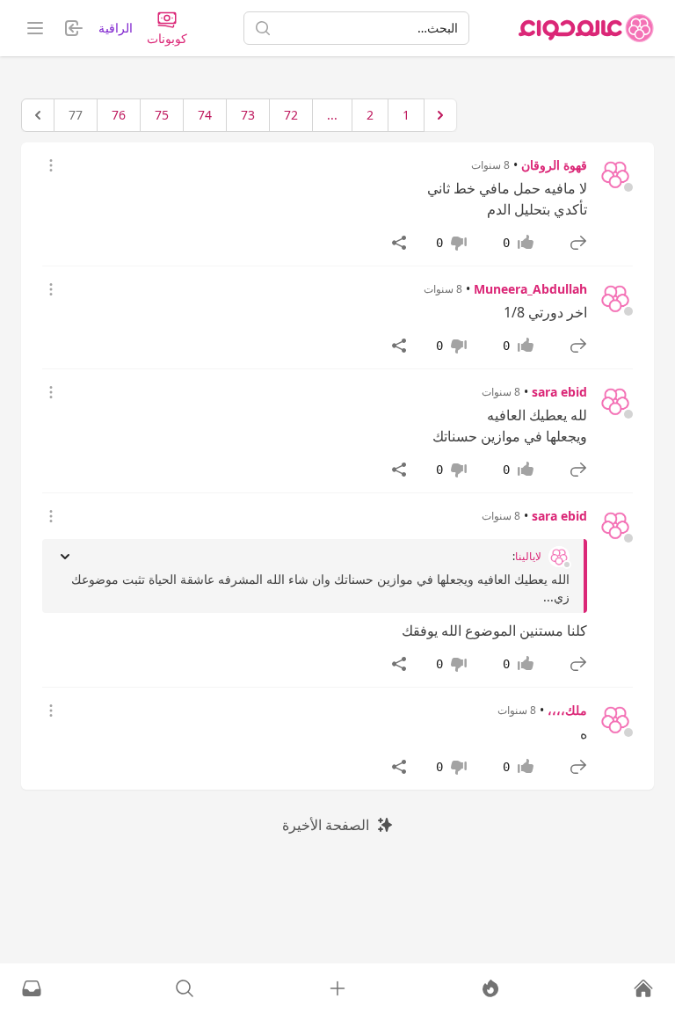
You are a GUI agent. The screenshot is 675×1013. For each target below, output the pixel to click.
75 (162, 114)
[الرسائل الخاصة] (31, 988)
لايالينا (528, 557)
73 (248, 114)
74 (205, 114)
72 (291, 114)
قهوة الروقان (554, 165)
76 (119, 114)
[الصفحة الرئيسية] (586, 28)
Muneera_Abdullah (530, 289)
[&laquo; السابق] (440, 115)
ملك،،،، (567, 710)
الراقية (115, 27)
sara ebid (559, 391)
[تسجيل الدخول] (337, 988)
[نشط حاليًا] (490, 988)
